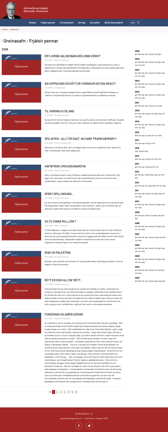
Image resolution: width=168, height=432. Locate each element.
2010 (137, 201)
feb (139, 54)
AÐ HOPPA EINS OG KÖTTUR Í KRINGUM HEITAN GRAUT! (80, 83)
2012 (137, 182)
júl (156, 54)
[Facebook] (78, 425)
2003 (137, 278)
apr (147, 54)
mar (143, 54)
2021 (137, 102)
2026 (137, 51)
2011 (137, 190)
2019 (137, 121)
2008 (137, 223)
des (143, 65)
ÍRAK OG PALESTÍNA (58, 252)
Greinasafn (14, 29)
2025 (137, 59)
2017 (137, 140)
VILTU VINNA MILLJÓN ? (60, 221)
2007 (137, 234)
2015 (137, 156)
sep (163, 62)
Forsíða (5, 29)
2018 (137, 132)
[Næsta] (76, 392)
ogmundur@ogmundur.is (71, 418)
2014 (137, 163)
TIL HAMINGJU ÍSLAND (59, 111)
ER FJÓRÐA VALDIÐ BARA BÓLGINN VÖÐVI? (72, 56)
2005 (137, 256)
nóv (140, 65)
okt (136, 65)
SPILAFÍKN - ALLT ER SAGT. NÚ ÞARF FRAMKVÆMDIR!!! (80, 138)
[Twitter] (89, 425)
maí (150, 54)
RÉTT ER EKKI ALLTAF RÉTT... (64, 280)
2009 (137, 212)
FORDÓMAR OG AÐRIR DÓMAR (64, 314)
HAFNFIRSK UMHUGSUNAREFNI (65, 166)
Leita (132, 22)
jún (153, 54)
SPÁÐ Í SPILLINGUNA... (59, 194)
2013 (137, 171)
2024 (137, 70)
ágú (159, 54)
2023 (137, 80)
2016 (137, 148)
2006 (137, 245)
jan (136, 54)
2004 (137, 267)
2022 (137, 91)
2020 (137, 110)
